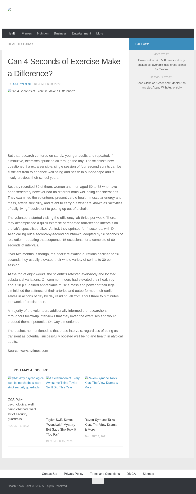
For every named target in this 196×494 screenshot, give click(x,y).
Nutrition (43, 33)
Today (28, 44)
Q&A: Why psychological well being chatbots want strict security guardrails (22, 409)
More (99, 33)
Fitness (27, 33)
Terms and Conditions (105, 473)
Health (11, 33)
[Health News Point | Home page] (24, 14)
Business (60, 33)
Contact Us (49, 473)
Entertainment (81, 33)
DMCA (131, 473)
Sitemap (148, 473)
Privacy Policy (73, 473)
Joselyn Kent (22, 83)
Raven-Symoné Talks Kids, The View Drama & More (101, 424)
